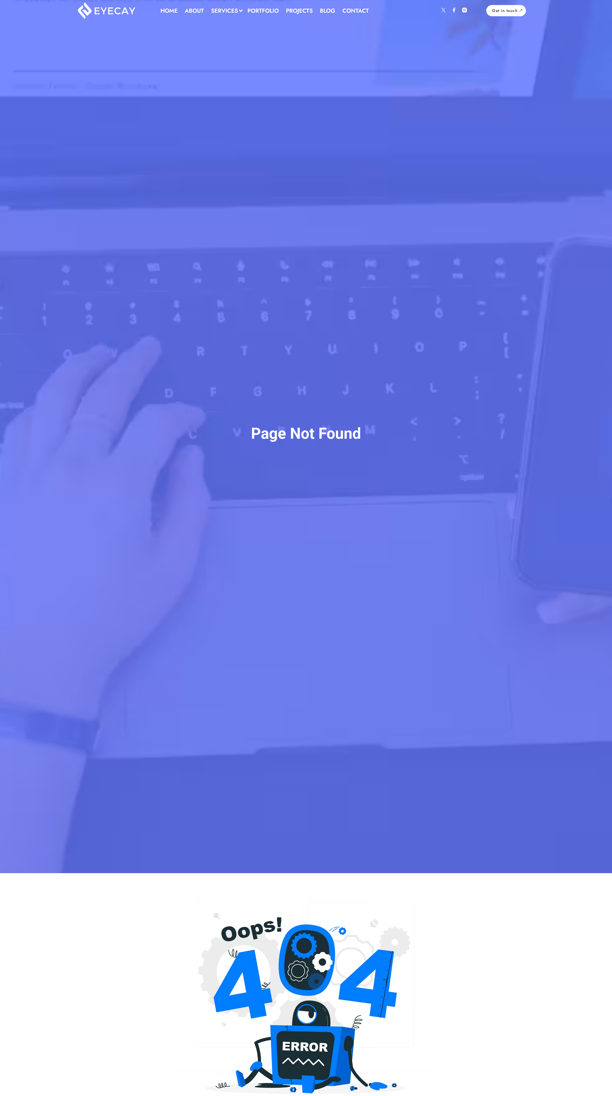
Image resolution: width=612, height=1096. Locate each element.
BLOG (327, 10)
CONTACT (355, 10)
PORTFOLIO (263, 10)
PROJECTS (299, 10)
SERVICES (224, 10)
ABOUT (194, 10)
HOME (169, 10)
